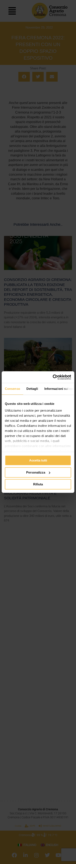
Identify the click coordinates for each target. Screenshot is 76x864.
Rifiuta (38, 484)
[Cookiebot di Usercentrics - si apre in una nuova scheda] (53, 377)
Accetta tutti (38, 460)
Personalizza (35, 472)
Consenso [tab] (12, 388)
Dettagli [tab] (32, 388)
